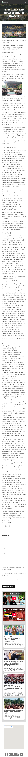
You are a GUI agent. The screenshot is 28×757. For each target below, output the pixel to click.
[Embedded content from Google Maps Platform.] (14, 737)
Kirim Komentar (8, 586)
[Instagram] (10, 754)
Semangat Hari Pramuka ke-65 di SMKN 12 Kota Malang (13, 712)
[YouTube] (21, 754)
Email (3, 548)
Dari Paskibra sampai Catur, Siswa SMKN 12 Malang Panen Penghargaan (12, 639)
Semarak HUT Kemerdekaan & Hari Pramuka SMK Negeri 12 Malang (13, 687)
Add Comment (6, 553)
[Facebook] (6, 754)
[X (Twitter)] (17, 754)
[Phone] (14, 754)
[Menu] (25, 2)
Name (4, 544)
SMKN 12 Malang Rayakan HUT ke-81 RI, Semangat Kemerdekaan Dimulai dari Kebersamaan (13, 663)
